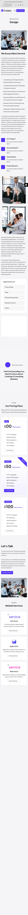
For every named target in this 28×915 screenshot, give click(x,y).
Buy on (6, 911)
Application (14, 646)
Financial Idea (9, 287)
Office (7, 308)
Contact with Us (7, 572)
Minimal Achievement (11, 297)
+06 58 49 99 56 (8, 6)
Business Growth (10, 303)
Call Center (14, 621)
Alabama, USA (8, 4)
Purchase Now (20, 10)
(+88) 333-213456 (14, 333)
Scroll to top (25, 458)
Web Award (14, 671)
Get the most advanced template (13, 2)
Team (6, 292)
